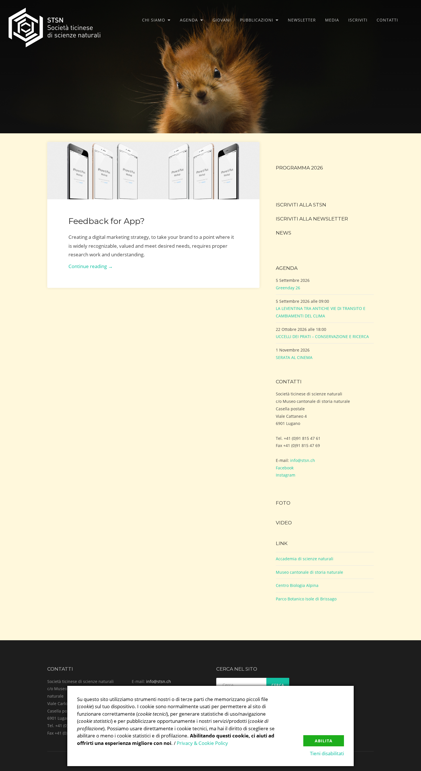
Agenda (189, 20)
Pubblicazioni (256, 20)
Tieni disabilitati (327, 753)
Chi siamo (153, 20)
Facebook (285, 468)
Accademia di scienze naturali (304, 558)
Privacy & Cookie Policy (202, 743)
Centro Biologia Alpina (297, 585)
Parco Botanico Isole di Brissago (306, 599)
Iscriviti (357, 20)
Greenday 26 (288, 287)
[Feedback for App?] (153, 170)
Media (332, 20)
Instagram (285, 475)
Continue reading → (90, 266)
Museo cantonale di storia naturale (309, 572)
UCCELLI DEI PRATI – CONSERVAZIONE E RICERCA (322, 336)
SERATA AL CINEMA (294, 357)
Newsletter (302, 20)
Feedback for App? (106, 221)
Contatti (387, 20)
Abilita (324, 740)
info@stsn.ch (302, 460)
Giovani (222, 20)
